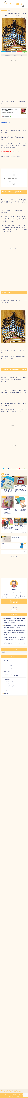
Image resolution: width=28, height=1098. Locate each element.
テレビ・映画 (9, 668)
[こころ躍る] (14, 7)
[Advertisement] (14, 76)
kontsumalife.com (6, 122)
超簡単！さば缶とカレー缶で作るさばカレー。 (14, 643)
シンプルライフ (4, 10)
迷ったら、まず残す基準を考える (12, 184)
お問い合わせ (21, 1094)
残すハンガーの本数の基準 (10, 178)
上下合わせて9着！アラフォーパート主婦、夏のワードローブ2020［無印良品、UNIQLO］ (14, 638)
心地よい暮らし (8, 679)
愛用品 (7, 683)
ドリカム (8, 666)
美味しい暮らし (8, 671)
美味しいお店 (9, 674)
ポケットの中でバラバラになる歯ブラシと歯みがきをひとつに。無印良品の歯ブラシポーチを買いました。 (14, 632)
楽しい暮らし (7, 660)
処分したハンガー (8, 181)
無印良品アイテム (10, 685)
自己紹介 (6, 693)
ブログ (5, 690)
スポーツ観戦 (9, 665)
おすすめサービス (10, 681)
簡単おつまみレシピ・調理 (12, 675)
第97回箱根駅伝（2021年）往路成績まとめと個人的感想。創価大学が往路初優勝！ (14, 626)
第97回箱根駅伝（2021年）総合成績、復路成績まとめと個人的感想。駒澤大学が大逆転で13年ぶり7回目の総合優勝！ (15, 620)
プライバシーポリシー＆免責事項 (10, 1094)
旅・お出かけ (9, 663)
